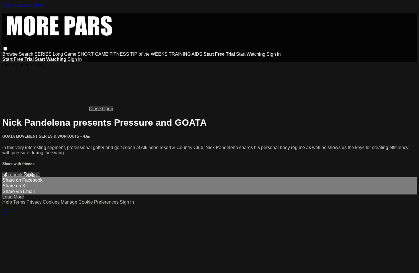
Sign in (274, 54)
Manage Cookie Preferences (90, 202)
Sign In (75, 59)
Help (7, 202)
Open (107, 108)
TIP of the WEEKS (149, 54)
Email (34, 174)
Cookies (52, 202)
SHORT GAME (93, 54)
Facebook (13, 174)
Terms (20, 202)
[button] (5, 49)
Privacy (35, 202)
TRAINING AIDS (185, 54)
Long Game (64, 54)
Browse (10, 54)
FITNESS (119, 54)
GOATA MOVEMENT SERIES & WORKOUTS (41, 136)
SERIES (43, 54)
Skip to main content (22, 4)
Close (95, 108)
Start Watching (251, 54)
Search (26, 54)
